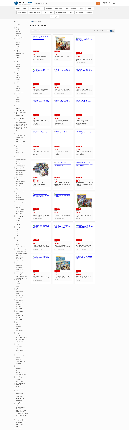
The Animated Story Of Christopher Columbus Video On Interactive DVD (84, 215)
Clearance (89, 12)
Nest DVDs (89, 8)
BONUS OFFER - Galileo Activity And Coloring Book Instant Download (40, 91)
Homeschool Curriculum (36, 8)
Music (25, 8)
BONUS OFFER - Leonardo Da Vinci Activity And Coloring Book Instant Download (83, 153)
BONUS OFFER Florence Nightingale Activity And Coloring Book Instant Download (62, 247)
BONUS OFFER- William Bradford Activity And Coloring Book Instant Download (62, 184)
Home (51, 12)
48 (102, 30)
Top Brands (49, 8)
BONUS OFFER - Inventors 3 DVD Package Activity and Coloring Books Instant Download (84, 247)
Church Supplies (22, 12)
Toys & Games (79, 12)
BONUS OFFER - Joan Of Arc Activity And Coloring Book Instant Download (84, 91)
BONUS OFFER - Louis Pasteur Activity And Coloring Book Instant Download (41, 247)
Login (108, 8)
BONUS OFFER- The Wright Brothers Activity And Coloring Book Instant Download (62, 122)
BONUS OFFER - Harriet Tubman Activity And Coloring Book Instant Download (84, 59)
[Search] (98, 3)
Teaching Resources (70, 8)
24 (97, 30)
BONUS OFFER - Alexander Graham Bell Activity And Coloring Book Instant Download (41, 215)
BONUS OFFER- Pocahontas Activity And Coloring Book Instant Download (62, 153)
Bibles (44, 12)
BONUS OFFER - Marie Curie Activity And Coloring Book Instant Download (62, 215)
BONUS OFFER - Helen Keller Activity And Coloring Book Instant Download (62, 91)
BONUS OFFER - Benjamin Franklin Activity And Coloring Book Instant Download (84, 184)
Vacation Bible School (34, 12)
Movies (81, 8)
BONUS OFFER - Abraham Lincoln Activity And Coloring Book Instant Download (41, 153)
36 (100, 30)
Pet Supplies (54, 16)
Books (18, 8)
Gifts (71, 12)
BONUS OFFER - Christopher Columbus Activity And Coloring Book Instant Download (40, 58)
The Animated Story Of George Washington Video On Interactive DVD (84, 278)
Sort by (32, 30)
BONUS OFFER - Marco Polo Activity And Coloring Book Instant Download (41, 278)
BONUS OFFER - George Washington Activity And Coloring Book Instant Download (84, 122)
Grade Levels (58, 8)
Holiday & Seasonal (61, 12)
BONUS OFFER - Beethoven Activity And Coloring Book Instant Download (41, 122)
